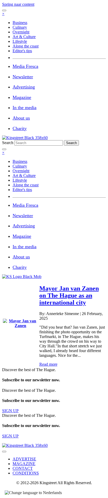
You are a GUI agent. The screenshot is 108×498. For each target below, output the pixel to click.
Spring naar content (18, 4)
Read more (48, 364)
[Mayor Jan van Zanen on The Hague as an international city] (20, 325)
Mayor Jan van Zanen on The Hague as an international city (69, 295)
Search (8, 142)
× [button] (3, 13)
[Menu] (4, 10)
